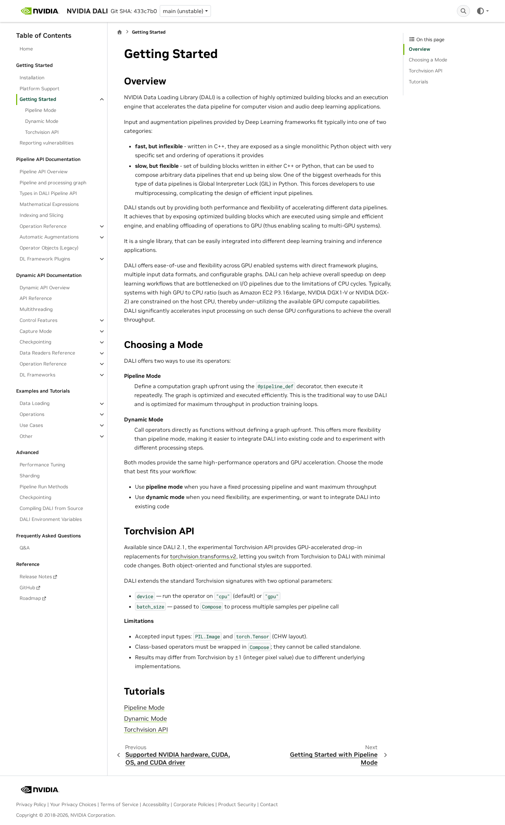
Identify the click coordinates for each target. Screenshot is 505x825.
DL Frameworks (37, 375)
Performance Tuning (42, 465)
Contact (269, 804)
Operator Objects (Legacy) (49, 248)
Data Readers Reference (47, 353)
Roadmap (30, 598)
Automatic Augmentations (49, 237)
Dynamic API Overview (45, 287)
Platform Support (39, 88)
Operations (32, 414)
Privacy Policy (31, 804)
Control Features (38, 320)
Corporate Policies (193, 804)
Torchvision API (42, 132)
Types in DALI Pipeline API (48, 193)
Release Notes (36, 576)
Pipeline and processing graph (53, 182)
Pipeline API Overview (44, 172)
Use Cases (31, 425)
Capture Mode (36, 331)
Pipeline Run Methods (44, 487)
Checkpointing (35, 342)
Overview (419, 49)
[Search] (463, 11)
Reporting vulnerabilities (47, 143)
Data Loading (34, 403)
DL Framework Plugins (45, 259)
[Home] (119, 32)
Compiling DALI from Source (51, 509)
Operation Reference (43, 226)
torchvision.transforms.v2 (203, 556)
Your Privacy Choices (73, 804)
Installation (32, 77)
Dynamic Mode (41, 121)
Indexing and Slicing (41, 215)
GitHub (27, 587)
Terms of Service (119, 804)
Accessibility (156, 804)
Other (26, 436)
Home (26, 49)
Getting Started (38, 99)
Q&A (25, 548)
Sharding (30, 476)
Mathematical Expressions (49, 204)
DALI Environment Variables (51, 519)
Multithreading (36, 309)
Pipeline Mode (40, 110)
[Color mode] (482, 11)
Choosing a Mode (428, 60)
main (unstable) (183, 11)
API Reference (36, 298)
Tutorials (418, 82)
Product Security (237, 804)
